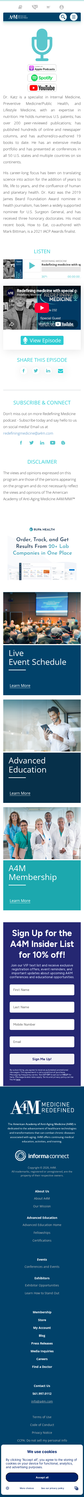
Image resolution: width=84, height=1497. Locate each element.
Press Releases (42, 1343)
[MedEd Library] (21, 7)
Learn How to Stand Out (42, 1293)
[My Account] (62, 7)
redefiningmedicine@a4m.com (28, 433)
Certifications (42, 1240)
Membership (42, 1312)
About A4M (42, 1198)
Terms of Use (42, 1417)
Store (42, 1320)
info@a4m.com (42, 1401)
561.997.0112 (42, 1393)
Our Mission (42, 1206)
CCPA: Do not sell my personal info (42, 1440)
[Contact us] (35, 7)
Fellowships (42, 1233)
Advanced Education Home (42, 1225)
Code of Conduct (42, 1425)
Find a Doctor (42, 1367)
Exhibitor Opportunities (42, 1285)
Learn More (12, 524)
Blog (42, 1335)
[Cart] (49, 7)
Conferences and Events (42, 1267)
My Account (42, 1328)
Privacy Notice (42, 1432)
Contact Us (42, 1386)
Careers (42, 1359)
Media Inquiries (42, 1351)
